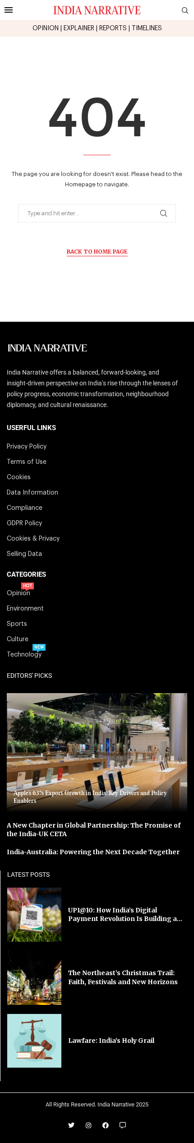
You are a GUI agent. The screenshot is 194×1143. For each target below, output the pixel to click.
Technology (24, 655)
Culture (17, 639)
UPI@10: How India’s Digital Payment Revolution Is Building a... (125, 914)
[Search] (184, 10)
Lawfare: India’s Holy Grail (111, 1041)
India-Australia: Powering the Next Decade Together (93, 852)
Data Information (32, 493)
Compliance (24, 508)
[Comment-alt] (122, 1125)
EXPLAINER (79, 28)
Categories (26, 574)
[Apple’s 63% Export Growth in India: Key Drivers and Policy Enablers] (97, 752)
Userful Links (31, 428)
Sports (17, 624)
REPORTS (113, 28)
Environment (25, 609)
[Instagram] (88, 1125)
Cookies (19, 477)
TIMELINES (147, 28)
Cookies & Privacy (33, 539)
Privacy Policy (26, 447)
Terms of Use (26, 462)
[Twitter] (71, 1125)
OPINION (45, 28)
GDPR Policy (24, 523)
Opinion (18, 593)
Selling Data (24, 554)
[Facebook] (105, 1125)
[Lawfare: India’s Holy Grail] (34, 1041)
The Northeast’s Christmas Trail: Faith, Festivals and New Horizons (123, 977)
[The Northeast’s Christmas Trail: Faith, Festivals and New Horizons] (34, 978)
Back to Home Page (97, 251)
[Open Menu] (9, 10)
